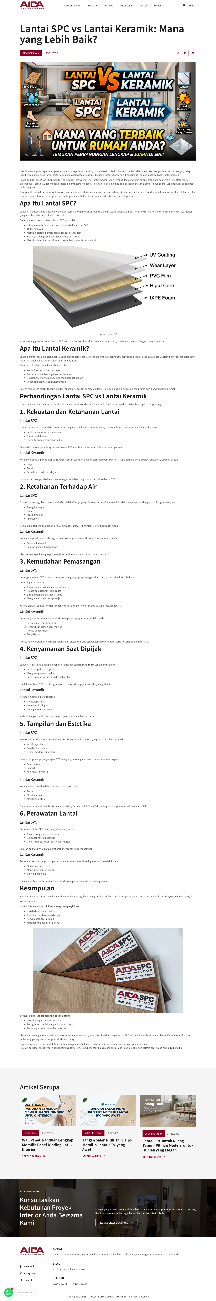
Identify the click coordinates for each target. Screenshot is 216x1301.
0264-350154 (80, 1283)
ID (193, 5)
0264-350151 (60, 1283)
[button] (8, 1292)
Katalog (109, 5)
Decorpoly (30, 1133)
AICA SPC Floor (31, 53)
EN (189, 5)
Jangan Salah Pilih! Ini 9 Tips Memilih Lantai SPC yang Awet (107, 1144)
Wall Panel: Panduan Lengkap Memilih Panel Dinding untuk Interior (47, 1144)
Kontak (157, 5)
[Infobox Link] (124, 1251)
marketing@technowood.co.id (70, 1269)
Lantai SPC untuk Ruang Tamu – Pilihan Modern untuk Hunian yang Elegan (168, 1145)
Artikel (143, 5)
